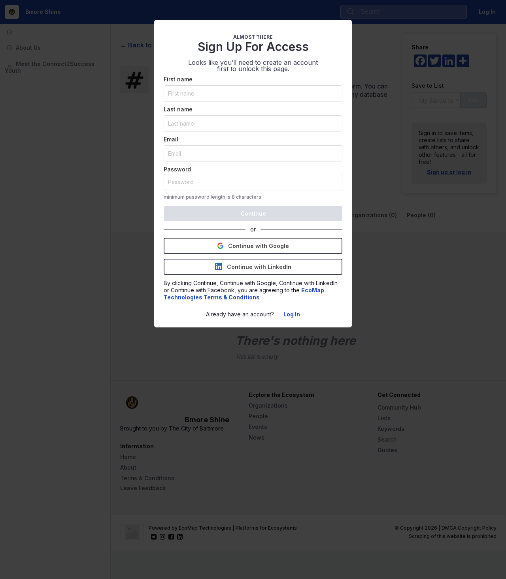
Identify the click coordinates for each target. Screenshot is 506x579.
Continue (253, 213)
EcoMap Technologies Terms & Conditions (244, 294)
